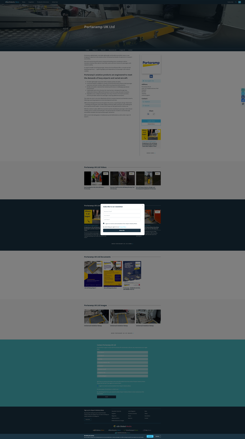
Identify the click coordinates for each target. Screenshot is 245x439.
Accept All (150, 436)
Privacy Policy (122, 227)
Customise (157, 436)
